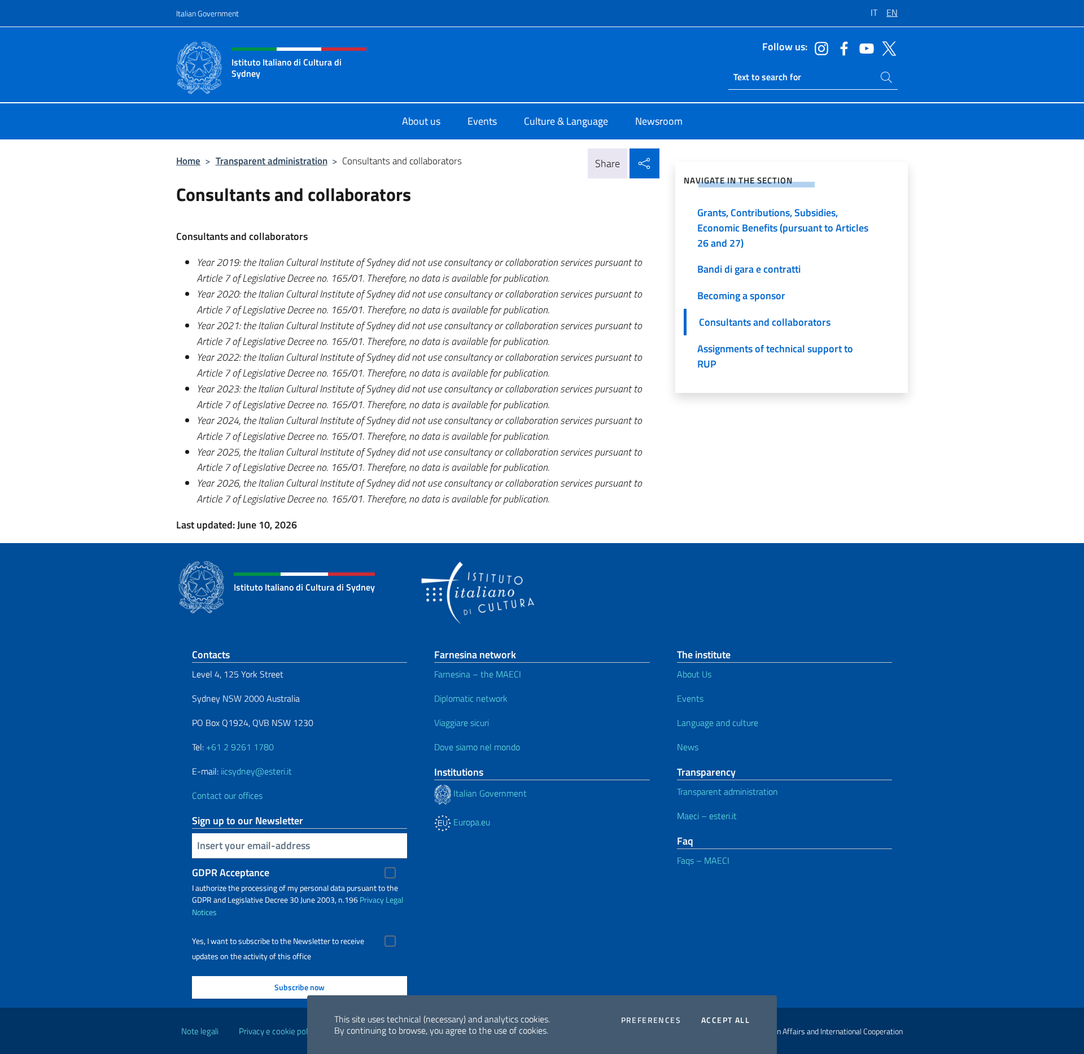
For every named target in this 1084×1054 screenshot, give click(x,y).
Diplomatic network (471, 698)
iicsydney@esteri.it (256, 771)
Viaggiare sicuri (461, 722)
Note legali (199, 1031)
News (687, 747)
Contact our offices (227, 795)
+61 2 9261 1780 (240, 747)
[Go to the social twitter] (886, 47)
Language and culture (717, 722)
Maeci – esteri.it (707, 816)
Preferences (651, 1020)
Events (690, 698)
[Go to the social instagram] (818, 47)
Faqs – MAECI (703, 860)
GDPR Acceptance (230, 872)
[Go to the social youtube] (864, 47)
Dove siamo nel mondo (477, 747)
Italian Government (207, 13)
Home (188, 161)
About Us (694, 674)
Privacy (372, 900)
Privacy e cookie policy (278, 1031)
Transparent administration (271, 161)
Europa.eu (470, 822)
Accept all (725, 1020)
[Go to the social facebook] (841, 47)
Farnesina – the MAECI (477, 674)
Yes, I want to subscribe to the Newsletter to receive (278, 941)
